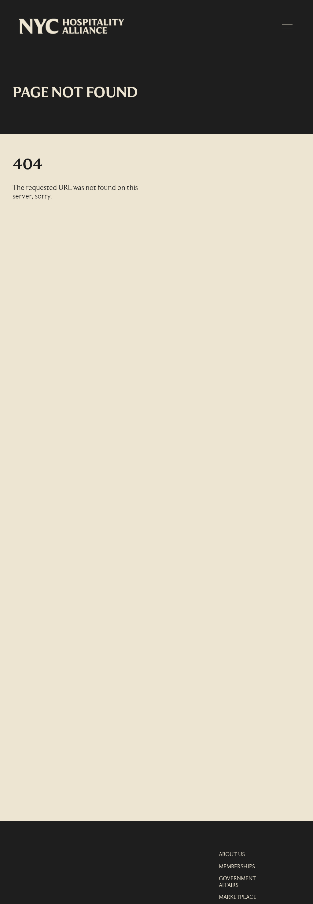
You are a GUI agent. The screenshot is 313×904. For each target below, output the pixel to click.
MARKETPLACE (237, 897)
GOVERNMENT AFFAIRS (237, 882)
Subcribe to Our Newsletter (63, 850)
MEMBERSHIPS (237, 867)
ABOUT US (232, 854)
